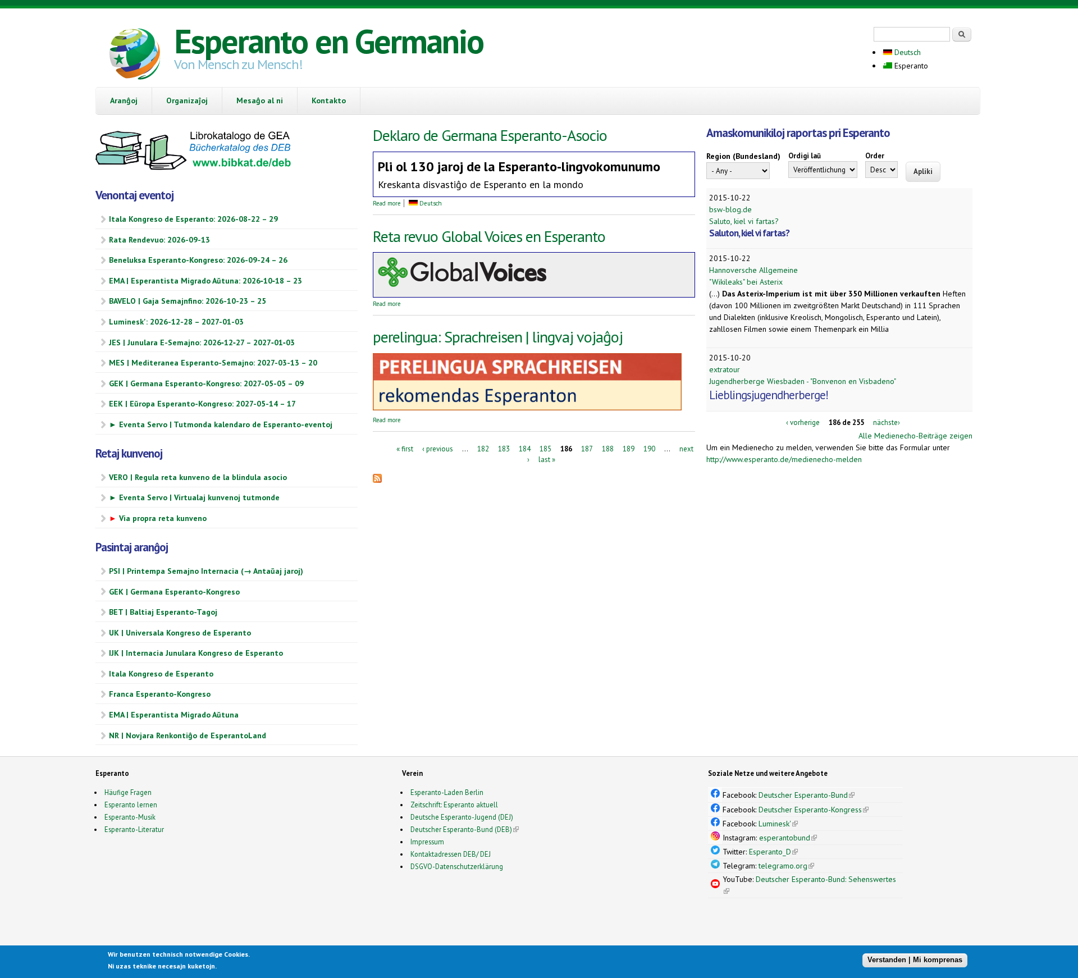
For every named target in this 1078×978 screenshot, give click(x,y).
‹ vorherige (803, 422)
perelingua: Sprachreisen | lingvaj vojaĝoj (498, 336)
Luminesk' (778, 824)
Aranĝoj (124, 100)
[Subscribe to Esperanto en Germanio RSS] (377, 480)
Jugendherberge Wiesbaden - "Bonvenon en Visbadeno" (802, 381)
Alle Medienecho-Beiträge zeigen (915, 436)
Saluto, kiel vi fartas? (744, 221)
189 (628, 448)
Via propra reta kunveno (158, 518)
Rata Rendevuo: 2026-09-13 (159, 240)
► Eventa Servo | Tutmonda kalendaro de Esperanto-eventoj (220, 424)
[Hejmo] (134, 55)
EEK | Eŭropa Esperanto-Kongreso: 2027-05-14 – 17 (202, 404)
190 (649, 448)
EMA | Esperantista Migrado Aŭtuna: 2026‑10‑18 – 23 (205, 281)
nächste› (886, 422)
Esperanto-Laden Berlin (446, 792)
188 (608, 448)
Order (874, 156)
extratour (724, 369)
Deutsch (906, 52)
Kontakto (329, 100)
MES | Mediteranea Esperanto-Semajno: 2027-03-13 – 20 (213, 363)
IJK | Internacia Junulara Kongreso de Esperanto (196, 653)
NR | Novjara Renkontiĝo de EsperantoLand (187, 735)
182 (483, 448)
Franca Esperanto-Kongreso (160, 694)
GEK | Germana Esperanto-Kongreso (174, 592)
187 (587, 448)
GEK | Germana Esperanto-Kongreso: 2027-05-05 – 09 (206, 383)
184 (525, 448)
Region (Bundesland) (743, 156)
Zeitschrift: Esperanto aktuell (454, 804)
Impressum (427, 841)
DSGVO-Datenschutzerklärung (456, 866)
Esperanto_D (773, 852)
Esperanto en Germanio (328, 41)
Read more (387, 203)
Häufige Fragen (128, 792)
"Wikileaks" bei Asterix (746, 282)
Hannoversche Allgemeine (753, 270)
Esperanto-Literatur (134, 829)
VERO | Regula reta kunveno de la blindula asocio (198, 477)
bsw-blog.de (730, 209)
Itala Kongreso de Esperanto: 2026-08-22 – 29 (193, 219)
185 (545, 448)
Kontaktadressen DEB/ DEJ (450, 853)
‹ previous (437, 448)
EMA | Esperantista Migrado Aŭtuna (174, 715)
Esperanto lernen (130, 804)
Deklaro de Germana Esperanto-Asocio (490, 135)
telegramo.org (786, 866)
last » (546, 459)
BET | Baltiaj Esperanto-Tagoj (163, 612)
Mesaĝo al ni (259, 100)
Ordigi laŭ (804, 156)
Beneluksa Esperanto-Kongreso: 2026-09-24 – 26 (198, 260)
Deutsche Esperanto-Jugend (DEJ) (461, 816)
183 (504, 448)
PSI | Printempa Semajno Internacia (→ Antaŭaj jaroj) (206, 571)
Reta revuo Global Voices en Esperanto (489, 236)
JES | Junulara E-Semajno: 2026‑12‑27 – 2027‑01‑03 (202, 342)
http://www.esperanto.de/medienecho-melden (784, 459)
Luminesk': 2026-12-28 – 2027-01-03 (176, 322)
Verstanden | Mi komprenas (914, 960)
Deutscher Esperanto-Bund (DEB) (461, 829)
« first (404, 448)
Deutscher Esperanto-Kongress (814, 810)
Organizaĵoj (187, 100)
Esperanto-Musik (130, 816)
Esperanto (910, 66)
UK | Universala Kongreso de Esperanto (180, 633)
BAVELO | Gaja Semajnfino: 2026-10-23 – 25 (187, 301)
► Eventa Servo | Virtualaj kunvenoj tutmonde (194, 497)
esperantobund (788, 838)
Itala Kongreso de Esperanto (161, 674)
